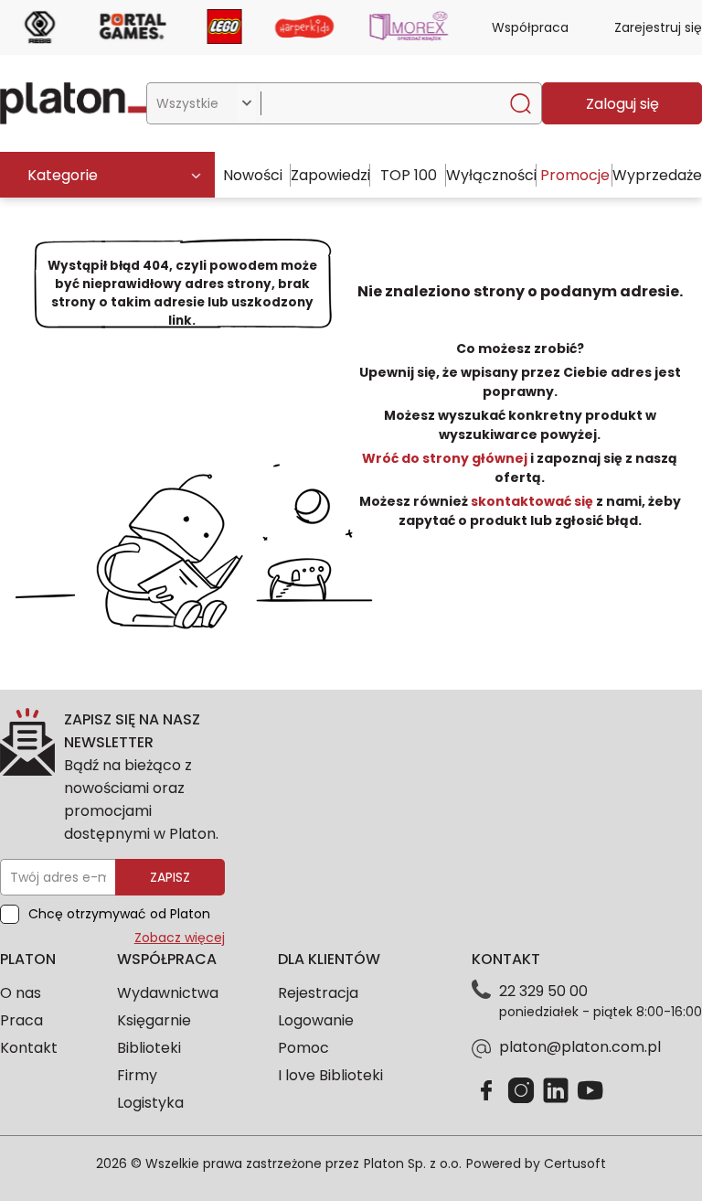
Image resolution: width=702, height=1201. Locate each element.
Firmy (137, 1075)
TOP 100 (408, 175)
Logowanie (316, 1020)
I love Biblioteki (330, 1075)
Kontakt (29, 1047)
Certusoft (575, 1163)
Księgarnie (154, 1020)
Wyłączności (491, 175)
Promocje (575, 175)
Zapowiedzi (330, 175)
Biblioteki (149, 1047)
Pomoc (303, 1047)
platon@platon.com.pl (580, 1046)
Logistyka (150, 1102)
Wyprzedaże (657, 175)
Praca (21, 1020)
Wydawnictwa (167, 992)
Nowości (252, 175)
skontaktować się (532, 501)
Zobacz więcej (179, 937)
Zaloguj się (622, 103)
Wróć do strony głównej (446, 458)
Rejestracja (318, 992)
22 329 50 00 (543, 991)
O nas (20, 992)
